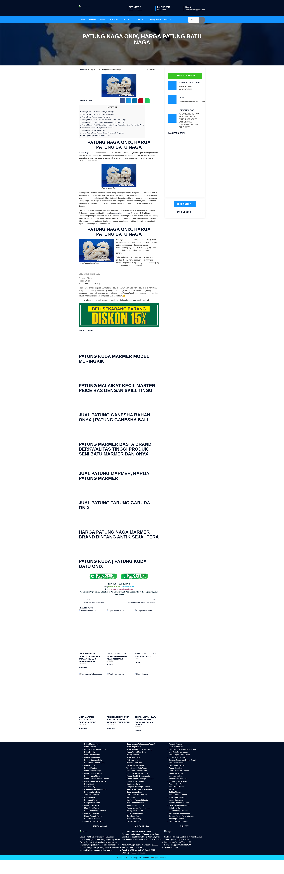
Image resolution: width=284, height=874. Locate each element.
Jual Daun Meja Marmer (178, 811)
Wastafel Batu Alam (176, 784)
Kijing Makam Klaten (177, 765)
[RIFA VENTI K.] (124, 8)
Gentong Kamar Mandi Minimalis (181, 816)
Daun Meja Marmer (91, 805)
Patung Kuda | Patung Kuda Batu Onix (95, 135)
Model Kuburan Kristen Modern (96, 779)
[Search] (202, 20)
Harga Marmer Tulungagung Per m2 (140, 744)
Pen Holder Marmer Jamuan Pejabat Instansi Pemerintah (118, 719)
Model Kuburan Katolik (93, 773)
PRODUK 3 (127, 20)
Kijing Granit (89, 784)
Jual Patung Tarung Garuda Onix (92, 130)
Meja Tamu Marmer (91, 808)
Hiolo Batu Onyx (175, 808)
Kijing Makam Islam (92, 803)
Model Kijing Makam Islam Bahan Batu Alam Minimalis (118, 656)
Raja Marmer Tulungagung (179, 813)
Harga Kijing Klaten (176, 787)
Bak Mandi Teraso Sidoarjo (137, 800)
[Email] (181, 8)
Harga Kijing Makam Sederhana (139, 789)
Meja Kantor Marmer (92, 755)
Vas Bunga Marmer (176, 819)
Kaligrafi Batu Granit (134, 821)
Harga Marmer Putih (176, 763)
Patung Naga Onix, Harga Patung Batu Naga (97, 112)
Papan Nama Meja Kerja (136, 752)
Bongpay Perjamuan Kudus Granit (182, 760)
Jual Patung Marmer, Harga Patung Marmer (96, 127)
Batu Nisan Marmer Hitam (136, 771)
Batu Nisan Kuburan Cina (94, 763)
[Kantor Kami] (153, 8)
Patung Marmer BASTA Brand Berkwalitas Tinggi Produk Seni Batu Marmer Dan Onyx (112, 125)
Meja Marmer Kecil (176, 776)
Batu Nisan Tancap (133, 797)
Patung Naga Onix (86, 153)
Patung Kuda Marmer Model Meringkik (95, 117)
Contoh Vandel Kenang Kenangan (140, 779)
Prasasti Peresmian (176, 744)
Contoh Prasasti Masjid (178, 757)
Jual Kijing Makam (133, 747)
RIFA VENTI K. (135, 7)
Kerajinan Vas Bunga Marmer (138, 787)
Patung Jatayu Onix (92, 792)
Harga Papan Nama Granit (179, 755)
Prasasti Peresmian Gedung (95, 789)
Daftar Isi (167, 20)
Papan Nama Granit (134, 763)
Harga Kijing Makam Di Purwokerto (182, 749)
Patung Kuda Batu (176, 768)
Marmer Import (174, 789)
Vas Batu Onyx (90, 787)
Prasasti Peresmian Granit (179, 803)
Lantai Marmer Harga (92, 771)
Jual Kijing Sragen (133, 757)
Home (83, 20)
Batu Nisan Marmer (92, 819)
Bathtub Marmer (175, 792)
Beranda (83, 69)
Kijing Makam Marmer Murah (137, 773)
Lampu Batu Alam (176, 800)
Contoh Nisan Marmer (135, 781)
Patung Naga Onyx (176, 773)
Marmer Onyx (89, 765)
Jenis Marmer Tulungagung (137, 805)
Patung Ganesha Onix (93, 760)
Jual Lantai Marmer (91, 795)
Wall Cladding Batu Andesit (137, 768)
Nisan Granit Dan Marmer (179, 771)
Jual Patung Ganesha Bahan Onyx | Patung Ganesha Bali (102, 122)
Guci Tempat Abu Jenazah (136, 795)
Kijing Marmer (89, 797)
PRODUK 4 (140, 20)
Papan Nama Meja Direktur (95, 811)
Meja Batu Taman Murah (178, 752)
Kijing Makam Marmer (93, 744)
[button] (122, 100)
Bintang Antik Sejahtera (140, 858)
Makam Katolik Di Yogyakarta (138, 776)
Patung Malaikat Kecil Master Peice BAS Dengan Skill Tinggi (102, 119)
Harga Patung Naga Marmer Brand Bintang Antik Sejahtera (102, 133)
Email (188, 7)
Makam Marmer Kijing (135, 765)
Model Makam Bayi (134, 819)
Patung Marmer (132, 755)
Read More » (83, 667)
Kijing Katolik (89, 752)
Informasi (92, 20)
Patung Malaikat (90, 768)
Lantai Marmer (90, 747)
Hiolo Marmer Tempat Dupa (95, 749)
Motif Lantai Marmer (134, 760)
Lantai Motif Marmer (176, 747)
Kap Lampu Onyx (133, 784)
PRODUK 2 (114, 20)
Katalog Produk (155, 20)
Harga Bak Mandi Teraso (178, 821)
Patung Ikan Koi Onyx (135, 811)
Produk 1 (103, 20)
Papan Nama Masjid (92, 776)
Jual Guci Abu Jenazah (178, 781)
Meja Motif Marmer (91, 813)
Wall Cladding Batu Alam (94, 821)
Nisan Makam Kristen (177, 797)
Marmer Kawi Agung (92, 757)
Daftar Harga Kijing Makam (179, 805)
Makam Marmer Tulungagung (138, 808)
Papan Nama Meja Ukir (178, 779)
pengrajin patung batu (121, 213)
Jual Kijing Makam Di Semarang (139, 749)
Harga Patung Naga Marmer (95, 781)
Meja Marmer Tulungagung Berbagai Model (88, 719)
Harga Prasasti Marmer (93, 816)
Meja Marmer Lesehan (135, 803)
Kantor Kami (163, 7)
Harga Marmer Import (134, 792)
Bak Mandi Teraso (91, 800)
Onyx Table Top (132, 816)
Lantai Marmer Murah (134, 813)
